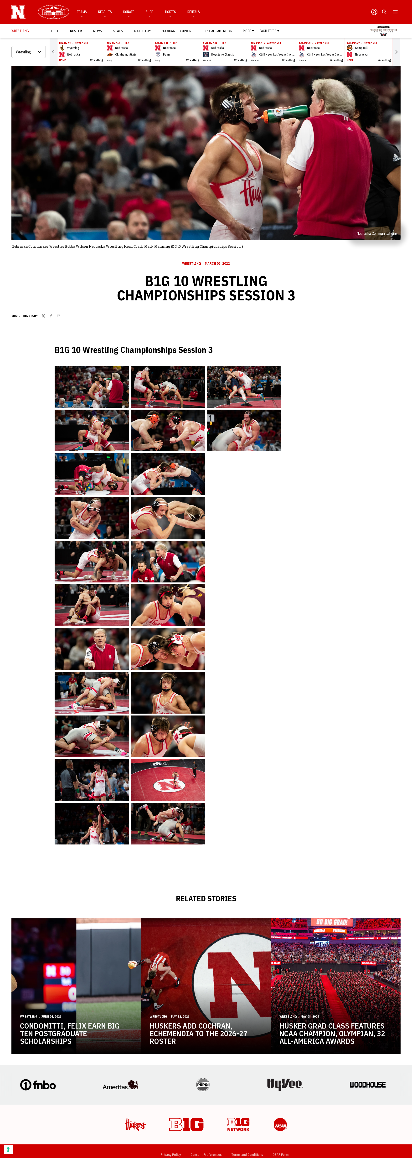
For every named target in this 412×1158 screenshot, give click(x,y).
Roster (76, 31)
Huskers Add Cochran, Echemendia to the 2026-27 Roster (198, 946)
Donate (128, 12)
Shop (149, 12)
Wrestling (191, 263)
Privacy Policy (171, 1067)
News (97, 31)
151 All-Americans (219, 31)
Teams (82, 12)
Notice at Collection (244, 1077)
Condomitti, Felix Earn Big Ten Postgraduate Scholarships (70, 946)
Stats (118, 31)
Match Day (144, 31)
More (247, 31)
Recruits (105, 12)
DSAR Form (280, 1067)
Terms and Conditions (247, 1067)
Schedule (51, 31)
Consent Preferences (206, 1067)
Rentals (193, 12)
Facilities (268, 31)
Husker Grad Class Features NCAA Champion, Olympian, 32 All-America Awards (332, 946)
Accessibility (250, 1087)
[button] (53, 52)
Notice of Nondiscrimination (209, 1087)
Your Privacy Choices (205, 1077)
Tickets (170, 12)
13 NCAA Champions (177, 31)
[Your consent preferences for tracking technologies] (8, 1149)
